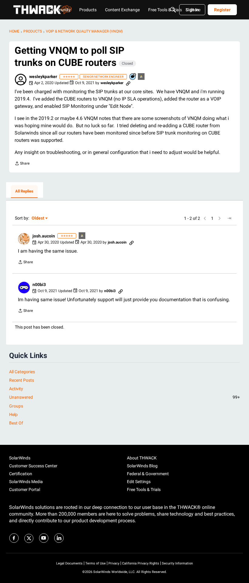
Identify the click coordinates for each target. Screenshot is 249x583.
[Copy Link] (128, 83)
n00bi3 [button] (39, 284)
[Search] (173, 9)
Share (22, 164)
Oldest (38, 218)
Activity (16, 388)
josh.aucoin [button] (43, 236)
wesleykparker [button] (43, 76)
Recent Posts (21, 380)
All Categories (22, 371)
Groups (16, 406)
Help (13, 414)
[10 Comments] (133, 77)
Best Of (16, 423)
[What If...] (141, 77)
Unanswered (124, 397)
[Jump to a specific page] (229, 218)
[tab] (24, 191)
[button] (21, 79)
